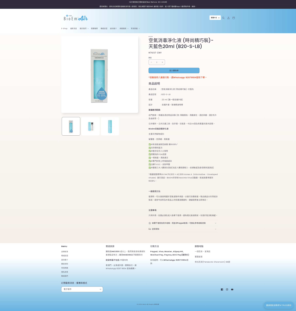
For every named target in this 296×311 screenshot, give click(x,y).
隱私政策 (64, 272)
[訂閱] (100, 289)
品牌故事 (64, 251)
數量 (150, 58)
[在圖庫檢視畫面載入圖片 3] (110, 126)
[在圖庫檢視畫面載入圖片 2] (90, 126)
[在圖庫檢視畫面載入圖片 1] (71, 126)
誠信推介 (64, 260)
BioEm (145, 304)
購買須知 (64, 264)
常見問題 (64, 268)
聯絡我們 (64, 276)
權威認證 (64, 255)
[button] (84, 28)
